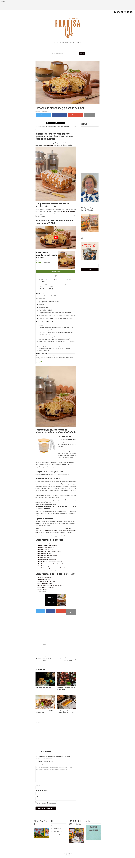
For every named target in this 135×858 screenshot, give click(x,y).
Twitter (44, 115)
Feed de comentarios (58, 831)
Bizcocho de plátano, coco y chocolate (47, 545)
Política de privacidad (67, 853)
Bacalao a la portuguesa (44, 579)
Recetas (55, 48)
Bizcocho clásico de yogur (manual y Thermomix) (50, 561)
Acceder (55, 825)
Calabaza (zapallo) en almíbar (45, 583)
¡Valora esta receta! (41, 761)
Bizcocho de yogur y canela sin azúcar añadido (49, 551)
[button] (36, 262)
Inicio (48, 48)
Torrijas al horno (42, 591)
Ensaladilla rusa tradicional (44, 577)
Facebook (60, 115)
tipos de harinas (64, 443)
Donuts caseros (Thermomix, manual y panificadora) (50, 585)
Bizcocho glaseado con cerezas (45, 549)
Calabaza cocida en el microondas (46, 587)
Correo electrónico (42, 790)
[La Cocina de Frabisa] (67, 27)
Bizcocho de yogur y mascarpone (46, 547)
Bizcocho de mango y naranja (45, 557)
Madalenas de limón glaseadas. (43, 687)
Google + (76, 115)
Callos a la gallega (42, 589)
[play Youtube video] (56, 237)
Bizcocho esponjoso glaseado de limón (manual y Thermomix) (53, 563)
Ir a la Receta (51, 123)
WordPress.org (56, 834)
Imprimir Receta (61, 123)
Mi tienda (83, 48)
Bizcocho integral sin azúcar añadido (47, 559)
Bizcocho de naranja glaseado (45, 566)
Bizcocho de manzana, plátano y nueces (47, 555)
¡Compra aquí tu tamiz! (60, 468)
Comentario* (39, 765)
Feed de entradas (57, 828)
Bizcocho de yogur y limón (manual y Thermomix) (50, 570)
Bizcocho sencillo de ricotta (44, 553)
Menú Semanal (64, 48)
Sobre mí (74, 48)
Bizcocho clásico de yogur (44, 543)
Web (37, 796)
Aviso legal (67, 854)
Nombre (38, 785)
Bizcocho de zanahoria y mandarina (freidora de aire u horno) (53, 568)
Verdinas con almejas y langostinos (46, 581)
